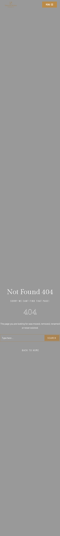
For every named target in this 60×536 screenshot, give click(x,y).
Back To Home (30, 350)
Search (52, 338)
